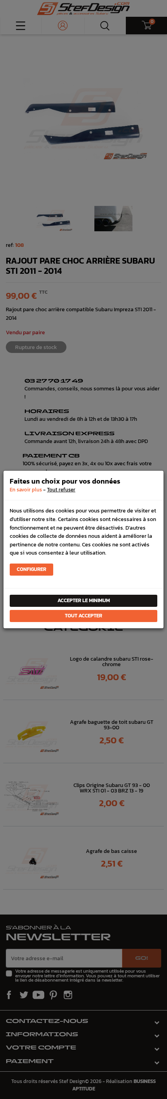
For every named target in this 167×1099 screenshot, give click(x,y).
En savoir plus (26, 489)
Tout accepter (83, 615)
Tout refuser (61, 489)
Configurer (31, 569)
